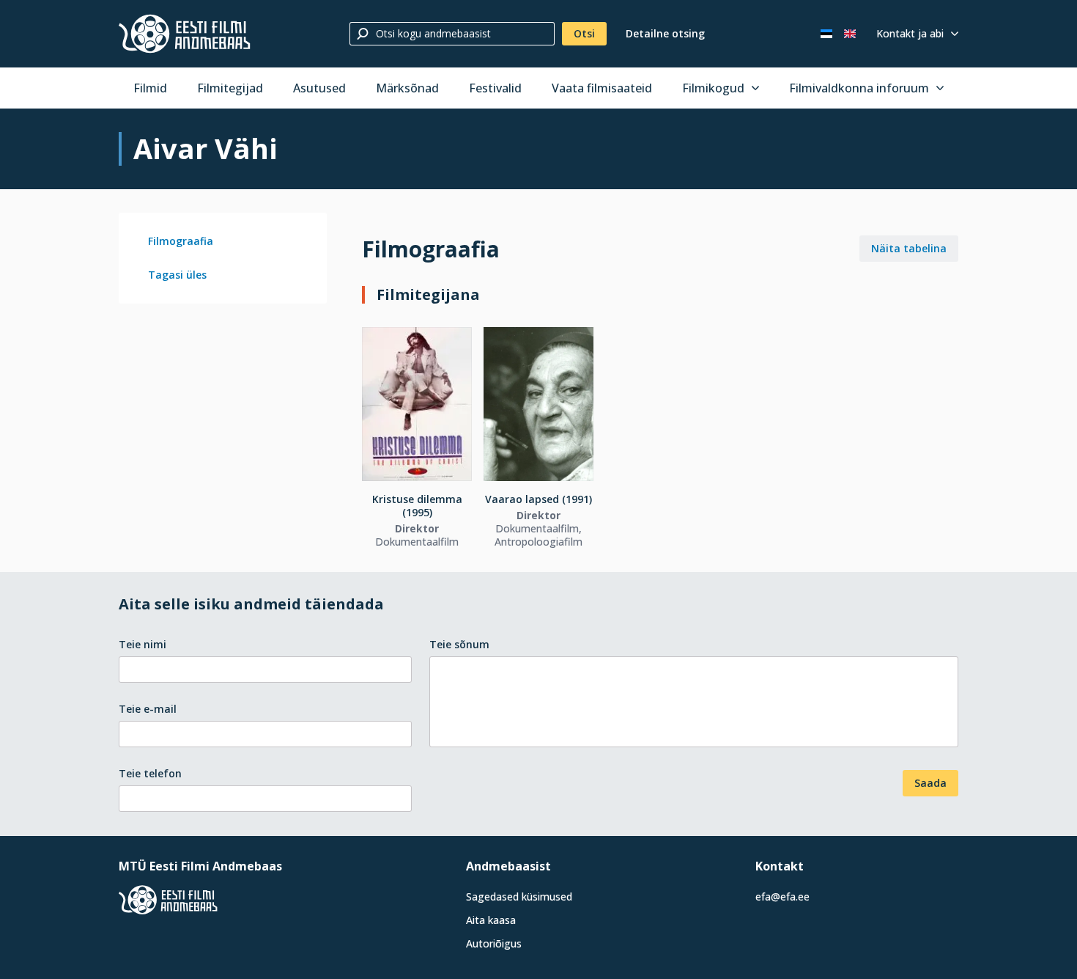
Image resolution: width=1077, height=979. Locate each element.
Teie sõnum (459, 644)
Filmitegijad (230, 88)
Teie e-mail (148, 709)
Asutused (319, 88)
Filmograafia (180, 241)
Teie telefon (150, 773)
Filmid (150, 88)
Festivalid (495, 88)
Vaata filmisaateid (602, 88)
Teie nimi (142, 644)
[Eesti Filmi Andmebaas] (185, 34)
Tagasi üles (177, 275)
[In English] (850, 33)
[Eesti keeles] (826, 33)
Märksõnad (407, 88)
